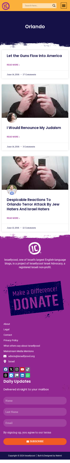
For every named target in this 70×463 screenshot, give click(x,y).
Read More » (13, 65)
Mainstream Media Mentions (19, 351)
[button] (64, 6)
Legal (6, 329)
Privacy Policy (11, 340)
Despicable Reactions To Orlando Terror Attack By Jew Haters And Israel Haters (33, 204)
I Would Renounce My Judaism (34, 127)
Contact (8, 335)
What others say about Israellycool (22, 345)
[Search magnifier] (54, 5)
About (7, 324)
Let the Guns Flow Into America (34, 55)
